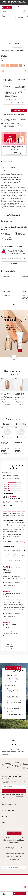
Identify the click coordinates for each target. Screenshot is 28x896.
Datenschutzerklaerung (14, 856)
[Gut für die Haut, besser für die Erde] (6, 229)
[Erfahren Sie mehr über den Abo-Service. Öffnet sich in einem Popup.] (9, 86)
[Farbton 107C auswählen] (7, 65)
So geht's (21, 174)
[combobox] (14, 103)
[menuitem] (18, 7)
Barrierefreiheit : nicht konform (14, 862)
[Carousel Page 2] (14, 304)
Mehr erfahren (5, 754)
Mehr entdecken (7, 296)
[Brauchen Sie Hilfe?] (25, 887)
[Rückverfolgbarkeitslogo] (3, 251)
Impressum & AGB (14, 859)
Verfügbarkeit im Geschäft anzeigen (14, 114)
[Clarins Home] (7, 7)
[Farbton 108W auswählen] (12, 65)
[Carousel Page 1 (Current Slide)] (13, 304)
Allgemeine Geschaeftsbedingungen (14, 853)
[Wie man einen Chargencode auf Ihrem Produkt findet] (24, 259)
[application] (14, 152)
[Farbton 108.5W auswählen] (21, 65)
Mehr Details (20, 50)
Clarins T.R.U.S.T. (13, 253)
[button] (14, 162)
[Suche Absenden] (24, 11)
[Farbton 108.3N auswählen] (16, 65)
